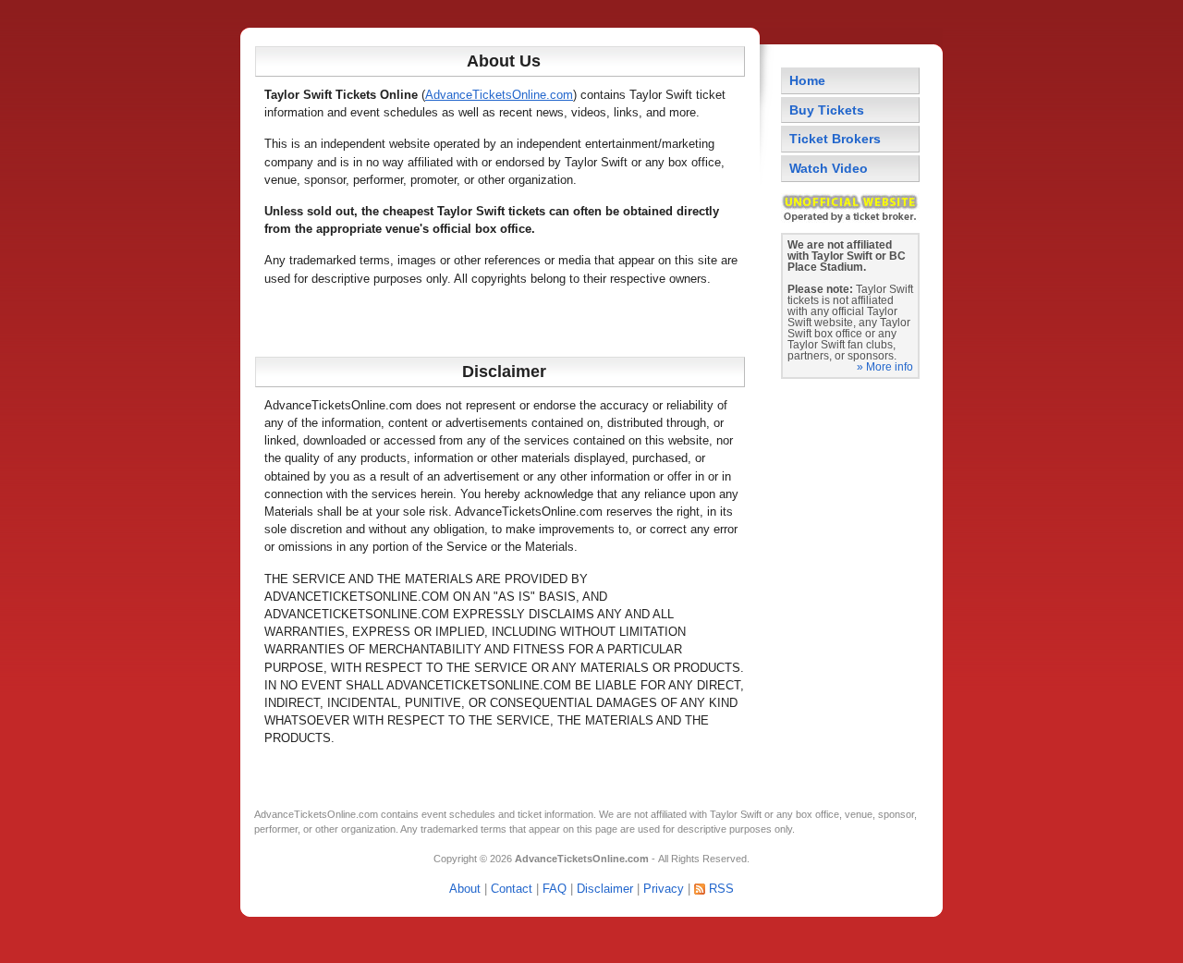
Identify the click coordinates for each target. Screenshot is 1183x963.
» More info (885, 366)
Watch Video (828, 168)
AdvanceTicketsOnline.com (499, 95)
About (465, 889)
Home (807, 80)
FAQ (555, 889)
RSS (721, 889)
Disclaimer (605, 889)
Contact (511, 889)
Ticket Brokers (835, 138)
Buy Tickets (826, 110)
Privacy (663, 889)
